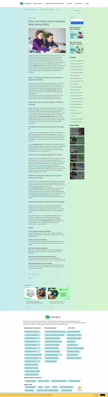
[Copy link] (82, 13)
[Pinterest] (80, 13)
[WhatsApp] (75, 13)
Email (72, 17)
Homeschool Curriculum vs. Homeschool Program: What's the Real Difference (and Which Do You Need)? (35, 302)
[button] (54, 3)
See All (68, 285)
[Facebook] (71, 13)
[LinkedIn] (78, 13)
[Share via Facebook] (29, 274)
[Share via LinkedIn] (35, 274)
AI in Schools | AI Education (47, 9)
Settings (96, 395)
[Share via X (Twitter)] (32, 274)
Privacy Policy (49, 395)
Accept (102, 395)
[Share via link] (38, 274)
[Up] (79, 387)
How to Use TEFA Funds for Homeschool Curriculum (57, 302)
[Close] (106, 395)
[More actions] (65, 18)
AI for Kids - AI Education (31, 9)
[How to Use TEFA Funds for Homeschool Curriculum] (58, 293)
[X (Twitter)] (73, 13)
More (58, 9)
